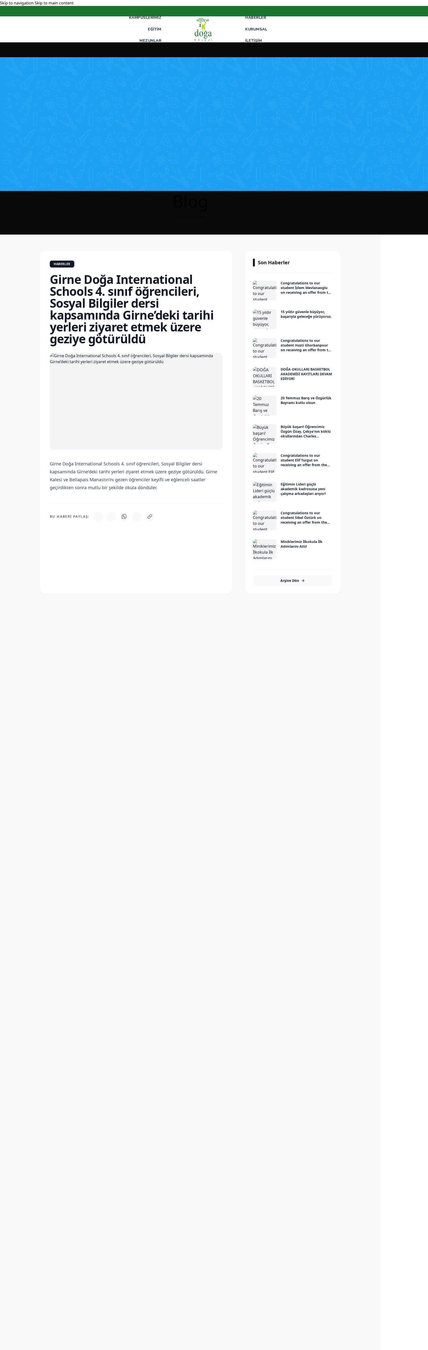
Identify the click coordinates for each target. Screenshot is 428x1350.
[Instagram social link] (398, 11)
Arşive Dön (289, 580)
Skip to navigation (17, 3)
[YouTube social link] (404, 11)
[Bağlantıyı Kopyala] (150, 516)
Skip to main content (54, 3)
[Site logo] (203, 29)
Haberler (196, 216)
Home (182, 216)
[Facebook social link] (392, 11)
